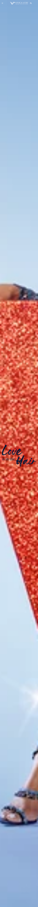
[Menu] (2, 3)
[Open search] (30, 3)
